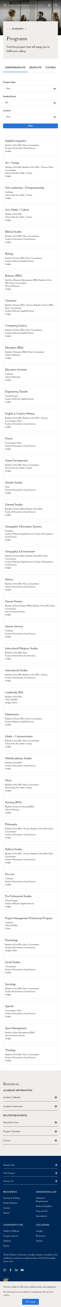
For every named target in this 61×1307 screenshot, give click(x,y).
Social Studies (12, 962)
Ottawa (39, 1240)
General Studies (14, 504)
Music (8, 780)
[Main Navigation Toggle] (49, 5)
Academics (18, 29)
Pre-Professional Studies (18, 896)
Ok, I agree (30, 1301)
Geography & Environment (20, 551)
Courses (6, 1140)
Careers (6, 1207)
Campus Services (10, 1236)
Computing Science (16, 325)
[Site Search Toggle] (56, 5)
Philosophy (11, 824)
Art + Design (12, 162)
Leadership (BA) (14, 692)
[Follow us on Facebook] (10, 1270)
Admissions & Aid (46, 1192)
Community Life (13, 1225)
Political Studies (13, 849)
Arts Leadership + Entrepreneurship (24, 187)
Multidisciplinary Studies (18, 758)
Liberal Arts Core (10, 1122)
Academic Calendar (11, 1097)
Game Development (16, 460)
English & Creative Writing (19, 413)
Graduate (35, 67)
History (9, 579)
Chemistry (10, 300)
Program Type (9, 82)
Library (6, 1212)
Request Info (9, 1165)
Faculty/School (9, 96)
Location (7, 110)
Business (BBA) (13, 275)
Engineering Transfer (16, 391)
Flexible (51, 67)
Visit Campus (9, 1173)
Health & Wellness (11, 1231)
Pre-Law (9, 874)
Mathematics (12, 714)
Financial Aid (41, 1211)
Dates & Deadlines (44, 1206)
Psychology (11, 940)
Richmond (40, 1236)
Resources (10, 1192)
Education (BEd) (14, 347)
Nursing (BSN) (13, 802)
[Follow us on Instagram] (5, 1270)
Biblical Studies (13, 231)
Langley (39, 1231)
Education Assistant (16, 369)
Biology (9, 253)
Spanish (9, 1006)
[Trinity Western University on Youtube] (22, 1270)
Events (6, 1245)
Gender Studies (13, 482)
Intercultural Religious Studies (21, 648)
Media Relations (10, 1203)
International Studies (16, 670)
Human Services (14, 626)
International (41, 1216)
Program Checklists (11, 1131)
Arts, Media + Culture (17, 209)
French (9, 438)
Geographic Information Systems (23, 526)
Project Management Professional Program (28, 918)
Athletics (7, 1240)
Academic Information (13, 1106)
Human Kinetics (14, 601)
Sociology (10, 984)
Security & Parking (11, 1198)
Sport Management (16, 1028)
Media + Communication (19, 736)
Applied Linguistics (15, 140)
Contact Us (8, 1181)
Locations (42, 1225)
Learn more (8, 1261)
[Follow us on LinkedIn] (16, 1270)
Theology (10, 1050)
